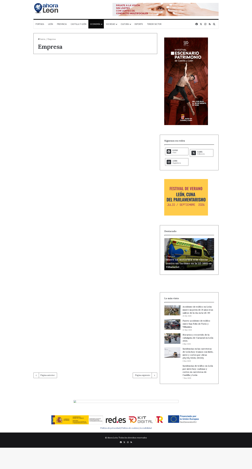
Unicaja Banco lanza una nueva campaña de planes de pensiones (62, 127)
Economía (95, 24)
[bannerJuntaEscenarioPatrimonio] (186, 124)
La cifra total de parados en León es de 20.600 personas (125, 325)
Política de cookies (129, 428)
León (50, 24)
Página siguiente (142, 375)
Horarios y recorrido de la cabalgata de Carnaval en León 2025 (198, 337)
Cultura (125, 24)
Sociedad (110, 24)
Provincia (62, 24)
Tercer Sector (154, 24)
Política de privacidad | (110, 428)
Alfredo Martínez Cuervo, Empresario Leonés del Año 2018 (126, 257)
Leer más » (47, 102)
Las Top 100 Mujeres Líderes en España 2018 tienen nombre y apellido (61, 325)
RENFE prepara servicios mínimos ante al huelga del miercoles (61, 192)
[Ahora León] (46, 8)
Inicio (42, 39)
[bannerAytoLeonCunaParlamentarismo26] (186, 215)
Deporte (139, 24)
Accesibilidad (146, 428)
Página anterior (47, 375)
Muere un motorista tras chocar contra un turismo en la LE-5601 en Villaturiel (189, 263)
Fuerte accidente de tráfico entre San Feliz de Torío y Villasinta (196, 323)
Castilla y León (78, 24)
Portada (40, 24)
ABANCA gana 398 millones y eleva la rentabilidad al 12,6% (57, 71)
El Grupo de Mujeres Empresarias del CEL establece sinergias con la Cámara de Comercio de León (60, 262)
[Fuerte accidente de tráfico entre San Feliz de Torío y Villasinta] (172, 324)
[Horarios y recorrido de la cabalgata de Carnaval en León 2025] (172, 338)
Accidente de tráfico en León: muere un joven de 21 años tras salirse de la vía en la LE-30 (198, 309)
